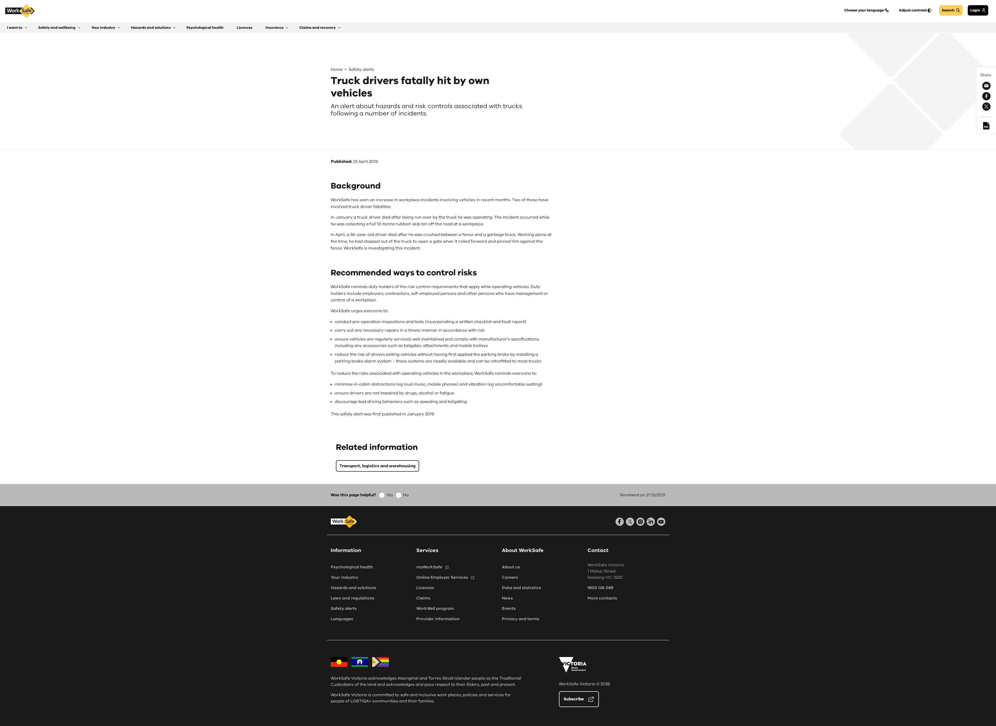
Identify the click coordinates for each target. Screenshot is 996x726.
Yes (389, 495)
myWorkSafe (429, 567)
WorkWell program (435, 608)
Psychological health (352, 567)
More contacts (602, 598)
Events (509, 608)
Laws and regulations (352, 598)
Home (337, 69)
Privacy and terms (520, 619)
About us (511, 567)
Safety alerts (361, 69)
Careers (510, 577)
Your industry (344, 577)
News (507, 598)
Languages (342, 619)
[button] (17, 27)
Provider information (438, 619)
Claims (423, 598)
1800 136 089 (600, 588)
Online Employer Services (442, 577)
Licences (425, 588)
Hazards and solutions (353, 588)
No (406, 495)
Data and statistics (521, 588)
